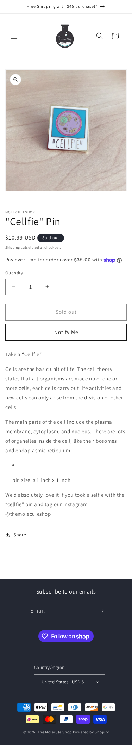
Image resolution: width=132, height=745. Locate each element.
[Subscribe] (101, 611)
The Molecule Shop (54, 732)
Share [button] (19, 535)
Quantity (14, 273)
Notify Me (66, 332)
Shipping (12, 247)
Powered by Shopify (91, 732)
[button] (14, 36)
